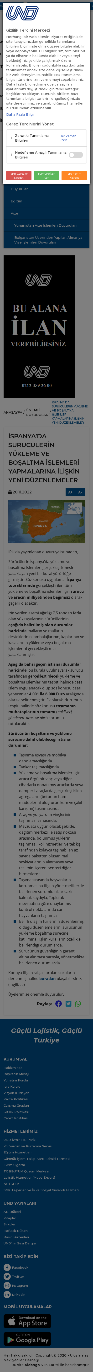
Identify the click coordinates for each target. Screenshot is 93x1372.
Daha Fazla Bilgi (20, 114)
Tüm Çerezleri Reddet (19, 175)
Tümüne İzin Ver (47, 175)
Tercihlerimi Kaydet (74, 175)
